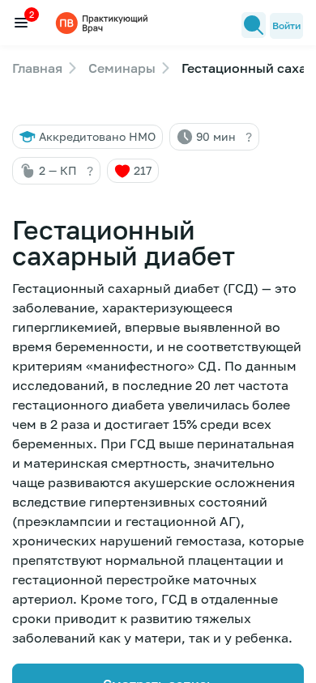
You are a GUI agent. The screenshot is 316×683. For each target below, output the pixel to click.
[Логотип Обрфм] (103, 22)
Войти (286, 25)
